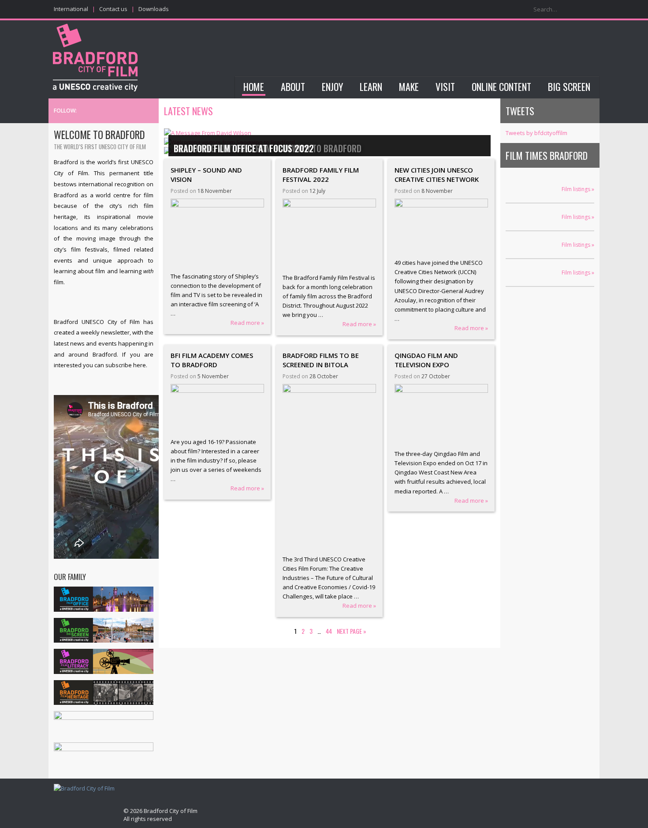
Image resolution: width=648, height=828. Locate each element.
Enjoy (332, 86)
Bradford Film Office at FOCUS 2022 (244, 148)
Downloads (153, 9)
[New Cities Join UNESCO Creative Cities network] (441, 226)
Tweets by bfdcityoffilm (536, 133)
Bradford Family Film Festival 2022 (321, 175)
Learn (371, 86)
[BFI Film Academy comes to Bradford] (217, 408)
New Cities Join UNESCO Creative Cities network (437, 175)
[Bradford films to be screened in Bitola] (329, 467)
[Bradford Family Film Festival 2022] (329, 234)
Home (253, 86)
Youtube (149, 110)
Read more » (247, 323)
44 (329, 631)
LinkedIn (136, 110)
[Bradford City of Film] (84, 788)
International (71, 9)
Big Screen (569, 86)
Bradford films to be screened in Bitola (321, 360)
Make (409, 86)
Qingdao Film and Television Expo (426, 360)
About (293, 86)
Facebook (123, 110)
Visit (445, 86)
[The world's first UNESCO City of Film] (95, 59)
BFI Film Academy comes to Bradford (212, 360)
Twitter (111, 110)
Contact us (113, 9)
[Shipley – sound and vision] (217, 233)
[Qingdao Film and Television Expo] (441, 414)
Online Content (501, 86)
